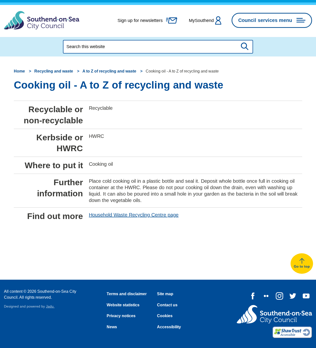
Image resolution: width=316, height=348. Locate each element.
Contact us (167, 305)
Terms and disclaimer (127, 294)
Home (19, 71)
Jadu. (50, 306)
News (112, 327)
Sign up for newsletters (140, 20)
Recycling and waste (53, 71)
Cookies (165, 316)
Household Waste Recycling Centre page (133, 215)
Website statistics (123, 305)
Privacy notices (121, 316)
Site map (165, 294)
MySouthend (201, 20)
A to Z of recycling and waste (109, 71)
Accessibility (169, 327)
